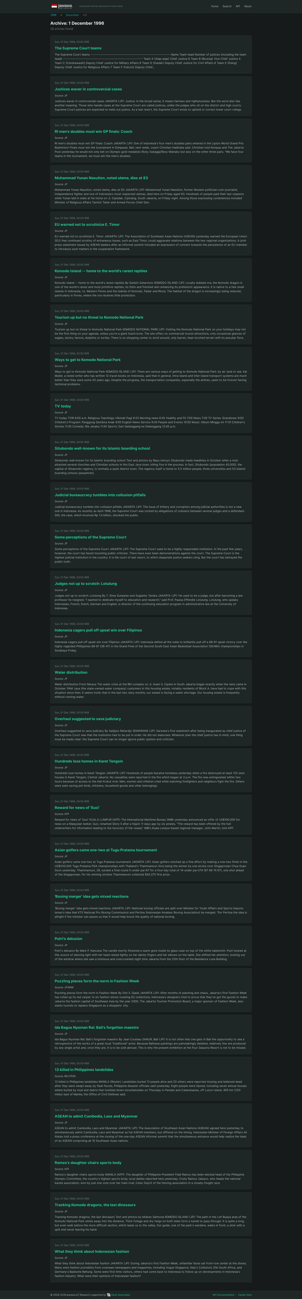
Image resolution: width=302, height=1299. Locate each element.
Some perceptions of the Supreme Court (90, 537)
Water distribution (71, 672)
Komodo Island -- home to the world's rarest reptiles (101, 271)
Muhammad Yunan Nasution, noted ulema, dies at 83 (101, 178)
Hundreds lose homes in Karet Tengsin (89, 761)
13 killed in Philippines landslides (84, 1069)
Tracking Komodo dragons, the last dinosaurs (95, 1205)
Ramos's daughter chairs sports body (88, 1162)
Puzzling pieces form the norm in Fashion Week (97, 981)
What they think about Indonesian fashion (92, 1251)
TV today (63, 406)
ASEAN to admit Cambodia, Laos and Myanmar (96, 1116)
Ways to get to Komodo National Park (88, 360)
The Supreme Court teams (78, 48)
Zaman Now (245, 1294)
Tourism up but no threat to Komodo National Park (99, 317)
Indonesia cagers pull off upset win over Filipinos (98, 630)
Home (214, 6)
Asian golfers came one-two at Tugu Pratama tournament (106, 850)
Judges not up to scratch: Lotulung (86, 583)
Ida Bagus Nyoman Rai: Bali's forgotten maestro (97, 1027)
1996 (53, 15)
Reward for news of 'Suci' (77, 807)
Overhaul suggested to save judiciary (88, 719)
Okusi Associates (120, 1294)
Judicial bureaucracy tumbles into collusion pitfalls (100, 495)
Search (227, 6)
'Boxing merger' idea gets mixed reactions (92, 896)
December (72, 15)
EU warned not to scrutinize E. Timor (87, 224)
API (238, 6)
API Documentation (224, 1294)
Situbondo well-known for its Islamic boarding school (102, 448)
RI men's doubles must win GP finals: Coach (93, 131)
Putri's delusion (68, 938)
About (248, 6)
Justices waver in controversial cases (88, 89)
